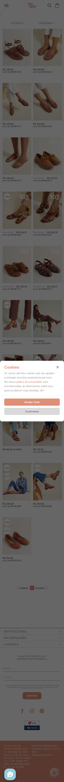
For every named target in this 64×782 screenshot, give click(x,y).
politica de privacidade (29, 381)
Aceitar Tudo (32, 402)
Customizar (32, 411)
